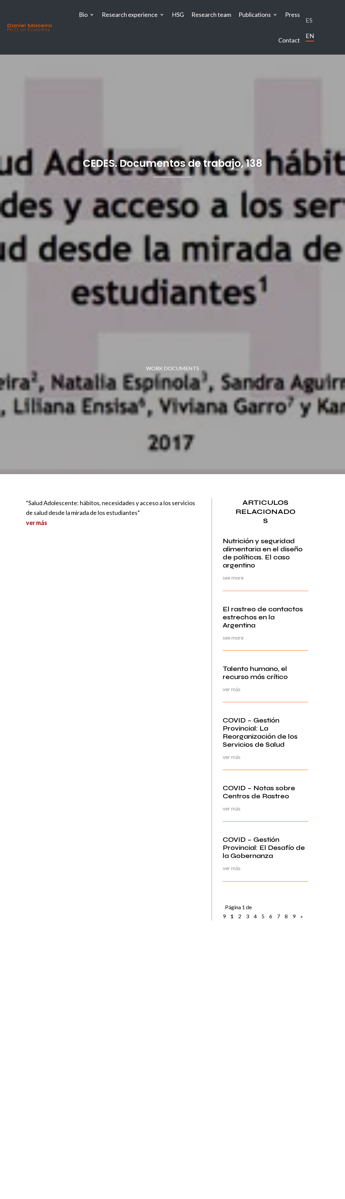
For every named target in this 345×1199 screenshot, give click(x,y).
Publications (255, 14)
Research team (211, 14)
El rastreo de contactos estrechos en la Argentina (263, 617)
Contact (289, 40)
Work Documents (172, 368)
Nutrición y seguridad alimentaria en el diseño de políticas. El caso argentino (263, 553)
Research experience (130, 14)
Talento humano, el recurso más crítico (255, 673)
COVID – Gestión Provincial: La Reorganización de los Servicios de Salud (260, 732)
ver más (36, 522)
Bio (83, 14)
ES (309, 20)
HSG (178, 14)
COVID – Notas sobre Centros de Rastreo (259, 792)
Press (292, 14)
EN (310, 35)
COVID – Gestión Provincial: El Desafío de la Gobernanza (264, 847)
